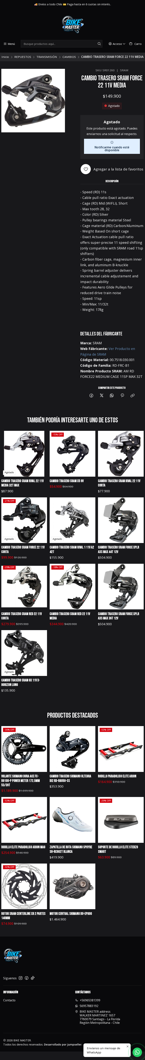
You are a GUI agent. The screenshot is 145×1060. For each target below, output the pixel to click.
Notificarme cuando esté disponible (112, 148)
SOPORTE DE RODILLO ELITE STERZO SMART (118, 849)
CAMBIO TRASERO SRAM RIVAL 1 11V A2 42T (72, 549)
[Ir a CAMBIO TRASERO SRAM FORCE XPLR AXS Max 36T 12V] (121, 586)
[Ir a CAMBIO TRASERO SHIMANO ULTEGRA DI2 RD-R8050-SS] (72, 749)
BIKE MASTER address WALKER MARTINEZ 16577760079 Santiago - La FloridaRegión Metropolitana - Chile (100, 1017)
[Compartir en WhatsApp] (112, 395)
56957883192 (89, 1006)
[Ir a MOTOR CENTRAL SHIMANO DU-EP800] (72, 886)
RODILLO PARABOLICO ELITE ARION (117, 776)
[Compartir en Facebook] (91, 395)
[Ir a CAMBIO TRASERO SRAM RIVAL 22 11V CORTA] (121, 453)
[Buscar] (99, 44)
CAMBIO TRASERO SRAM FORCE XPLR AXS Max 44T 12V (118, 549)
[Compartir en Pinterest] (122, 395)
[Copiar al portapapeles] (132, 395)
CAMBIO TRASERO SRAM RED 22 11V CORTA (21, 616)
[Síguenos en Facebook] (27, 978)
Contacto (9, 1000)
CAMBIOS (69, 56)
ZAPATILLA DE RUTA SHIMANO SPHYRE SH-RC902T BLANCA (71, 849)
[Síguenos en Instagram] (21, 978)
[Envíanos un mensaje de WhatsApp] (137, 1052)
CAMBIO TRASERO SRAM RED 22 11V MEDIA (70, 616)
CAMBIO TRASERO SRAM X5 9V (67, 481)
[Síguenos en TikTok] (33, 978)
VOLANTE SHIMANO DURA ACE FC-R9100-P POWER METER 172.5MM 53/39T (20, 780)
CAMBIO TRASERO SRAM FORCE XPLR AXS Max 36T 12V (118, 616)
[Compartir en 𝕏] (101, 395)
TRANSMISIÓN (46, 56)
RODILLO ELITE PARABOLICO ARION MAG (23, 847)
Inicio (5, 56)
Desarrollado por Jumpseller (63, 1044)
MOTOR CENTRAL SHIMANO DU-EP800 (71, 914)
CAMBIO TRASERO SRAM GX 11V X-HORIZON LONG (20, 682)
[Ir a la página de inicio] (72, 25)
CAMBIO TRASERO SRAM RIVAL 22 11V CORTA (119, 483)
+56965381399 (90, 1000)
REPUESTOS (22, 56)
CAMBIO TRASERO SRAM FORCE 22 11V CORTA (23, 549)
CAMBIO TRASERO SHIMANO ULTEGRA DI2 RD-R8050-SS (70, 778)
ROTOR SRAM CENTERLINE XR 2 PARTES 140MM (23, 916)
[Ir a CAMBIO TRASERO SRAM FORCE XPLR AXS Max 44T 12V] (121, 520)
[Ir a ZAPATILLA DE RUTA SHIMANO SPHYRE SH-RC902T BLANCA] (72, 820)
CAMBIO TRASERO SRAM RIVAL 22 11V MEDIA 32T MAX (22, 483)
